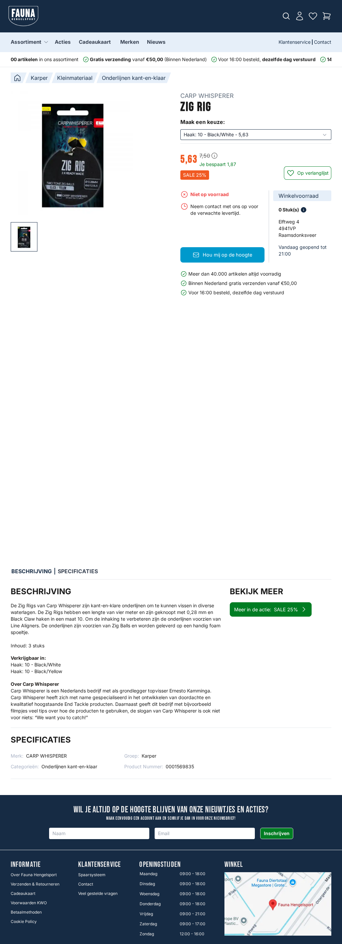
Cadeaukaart (95, 42)
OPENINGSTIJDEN (159, 865)
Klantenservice (295, 42)
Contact (322, 42)
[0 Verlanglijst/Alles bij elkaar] (313, 16)
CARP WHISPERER (207, 95)
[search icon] (286, 16)
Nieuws (156, 42)
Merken (129, 42)
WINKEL (233, 865)
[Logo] (23, 16)
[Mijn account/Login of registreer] (299, 16)
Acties (63, 42)
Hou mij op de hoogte (227, 255)
